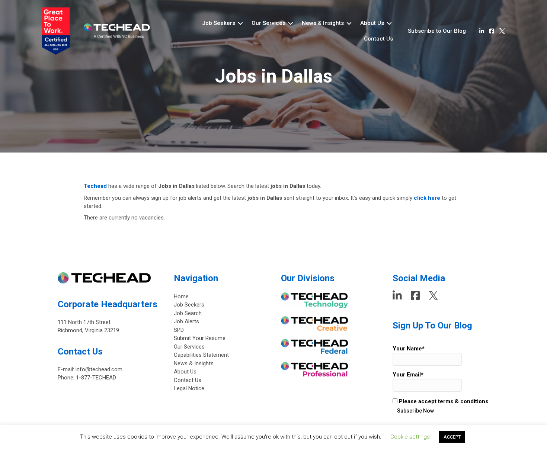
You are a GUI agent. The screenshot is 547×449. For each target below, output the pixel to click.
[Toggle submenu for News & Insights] (349, 23)
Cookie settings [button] (410, 436)
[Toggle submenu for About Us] (389, 23)
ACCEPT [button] (452, 437)
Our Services (189, 346)
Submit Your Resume (199, 338)
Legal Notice (189, 388)
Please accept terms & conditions (442, 401)
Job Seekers (189, 304)
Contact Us (187, 380)
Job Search (188, 313)
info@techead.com (99, 369)
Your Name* (409, 348)
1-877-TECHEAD (96, 377)
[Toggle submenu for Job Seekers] (240, 23)
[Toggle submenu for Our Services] (290, 23)
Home (181, 296)
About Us (185, 371)
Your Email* (408, 374)
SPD (179, 330)
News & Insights (194, 363)
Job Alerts (186, 321)
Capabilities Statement (201, 355)
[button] (437, 31)
